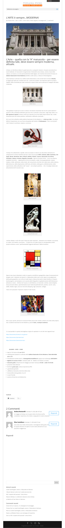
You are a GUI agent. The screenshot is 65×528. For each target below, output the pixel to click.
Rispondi (54, 413)
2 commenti (50, 20)
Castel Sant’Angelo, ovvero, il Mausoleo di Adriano (19, 489)
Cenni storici (26, 20)
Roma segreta (34, 20)
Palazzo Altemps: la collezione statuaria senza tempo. (20, 497)
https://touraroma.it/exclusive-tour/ (15, 340)
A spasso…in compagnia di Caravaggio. (23, 506)
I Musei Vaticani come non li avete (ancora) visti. (19, 492)
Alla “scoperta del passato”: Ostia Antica (16, 494)
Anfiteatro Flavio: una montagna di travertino (23, 513)
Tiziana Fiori (11, 20)
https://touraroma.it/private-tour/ (15, 337)
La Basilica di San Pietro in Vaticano (15, 499)
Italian (50, 1)
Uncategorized (42, 20)
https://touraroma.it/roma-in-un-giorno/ (16, 334)
